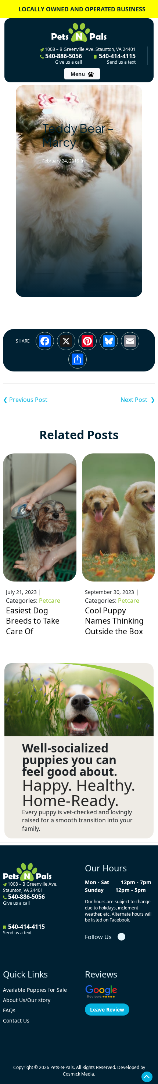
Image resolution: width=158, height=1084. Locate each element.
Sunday (94, 889)
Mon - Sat (97, 882)
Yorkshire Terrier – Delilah (41, 399)
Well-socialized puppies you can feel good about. (69, 759)
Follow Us (98, 937)
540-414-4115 (116, 58)
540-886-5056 (63, 58)
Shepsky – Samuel (117, 399)
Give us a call (68, 62)
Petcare (49, 601)
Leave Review (107, 1009)
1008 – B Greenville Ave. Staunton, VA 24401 (90, 49)
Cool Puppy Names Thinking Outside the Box (114, 620)
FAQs (9, 1010)
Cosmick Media (78, 1074)
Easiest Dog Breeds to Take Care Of (33, 620)
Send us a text (121, 62)
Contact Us (16, 1020)
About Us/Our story (26, 1000)
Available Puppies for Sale (35, 989)
